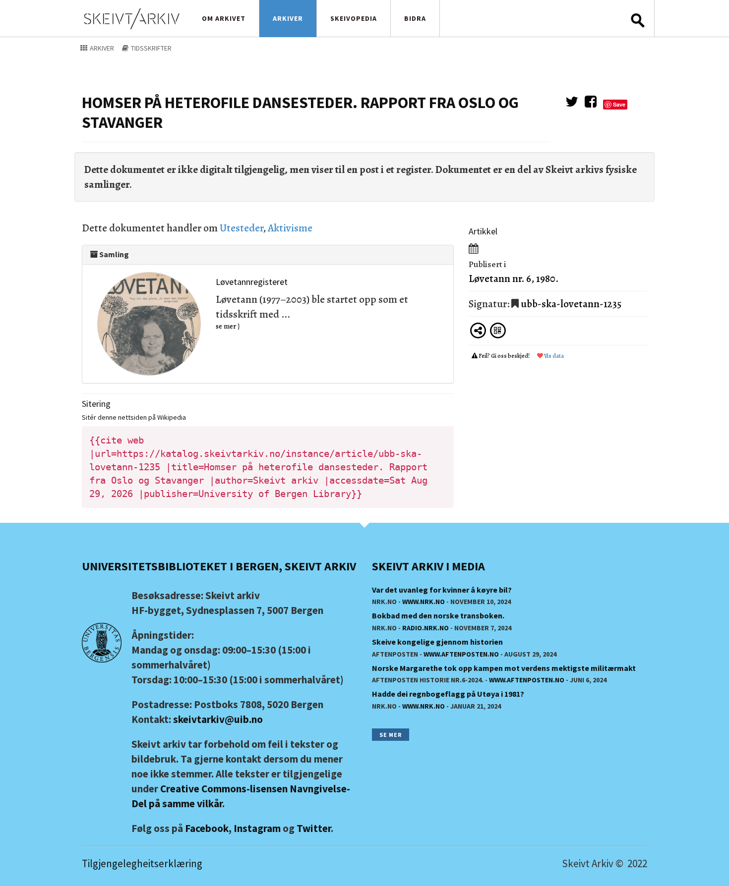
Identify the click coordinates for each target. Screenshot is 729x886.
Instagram (257, 828)
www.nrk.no (423, 601)
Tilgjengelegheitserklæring (142, 863)
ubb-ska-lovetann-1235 (571, 304)
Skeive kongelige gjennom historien (437, 642)
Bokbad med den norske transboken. (438, 615)
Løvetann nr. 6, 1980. (513, 278)
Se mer (390, 734)
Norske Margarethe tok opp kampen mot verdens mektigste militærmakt (504, 668)
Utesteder (241, 228)
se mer (226, 326)
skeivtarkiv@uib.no (218, 719)
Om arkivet (223, 18)
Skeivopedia (353, 18)
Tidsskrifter (150, 48)
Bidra (415, 18)
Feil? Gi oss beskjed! (504, 356)
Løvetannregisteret (252, 281)
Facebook (207, 828)
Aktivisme (290, 228)
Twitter (314, 828)
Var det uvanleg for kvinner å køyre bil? (442, 590)
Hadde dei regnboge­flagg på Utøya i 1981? (448, 694)
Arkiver (288, 18)
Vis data (553, 356)
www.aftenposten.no (461, 654)
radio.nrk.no (425, 627)
